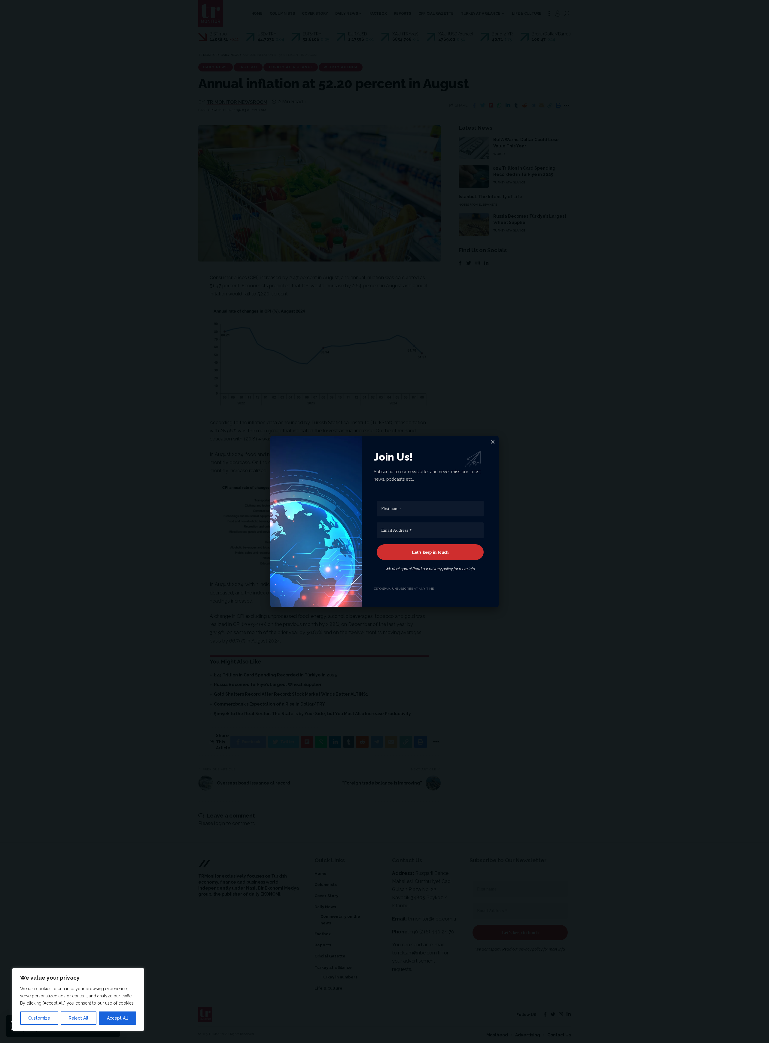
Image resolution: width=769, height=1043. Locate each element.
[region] (78, 999)
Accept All (117, 1018)
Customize (39, 1018)
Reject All (78, 1018)
